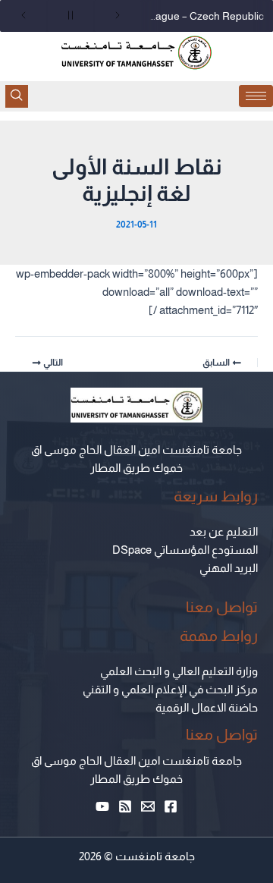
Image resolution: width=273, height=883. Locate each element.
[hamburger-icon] (256, 96)
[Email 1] (148, 806)
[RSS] (125, 806)
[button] (16, 96)
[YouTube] (102, 806)
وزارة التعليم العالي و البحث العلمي (179, 671)
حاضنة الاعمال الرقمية (206, 708)
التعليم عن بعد (224, 532)
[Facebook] (170, 806)
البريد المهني (228, 568)
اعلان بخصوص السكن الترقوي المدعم (202, 16)
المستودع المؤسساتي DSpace (185, 550)
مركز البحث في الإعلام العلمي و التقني (170, 689)
